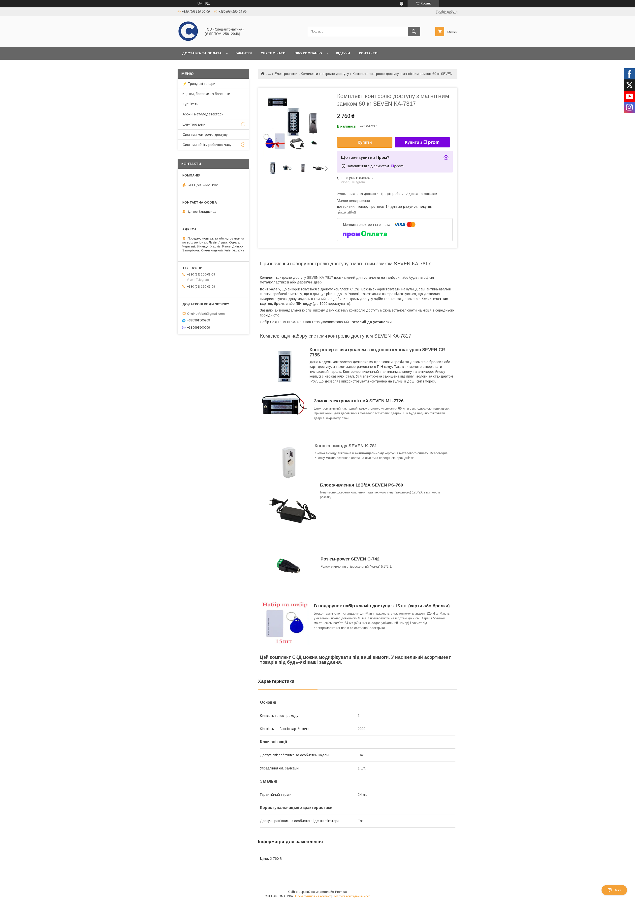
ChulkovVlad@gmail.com (206, 313)
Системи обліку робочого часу (207, 145)
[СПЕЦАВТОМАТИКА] (188, 40)
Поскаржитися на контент (313, 896)
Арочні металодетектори (203, 114)
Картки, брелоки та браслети (206, 94)
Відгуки (343, 53)
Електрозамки (286, 74)
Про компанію (308, 53)
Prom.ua (341, 892)
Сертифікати (273, 53)
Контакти (368, 53)
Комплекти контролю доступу (325, 74)
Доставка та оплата (202, 53)
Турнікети (190, 104)
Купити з (413, 142)
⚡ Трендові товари (199, 84)
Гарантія (243, 53)
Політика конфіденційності (352, 896)
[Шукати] (414, 31)
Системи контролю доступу (205, 135)
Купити (365, 142)
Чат (618, 890)
